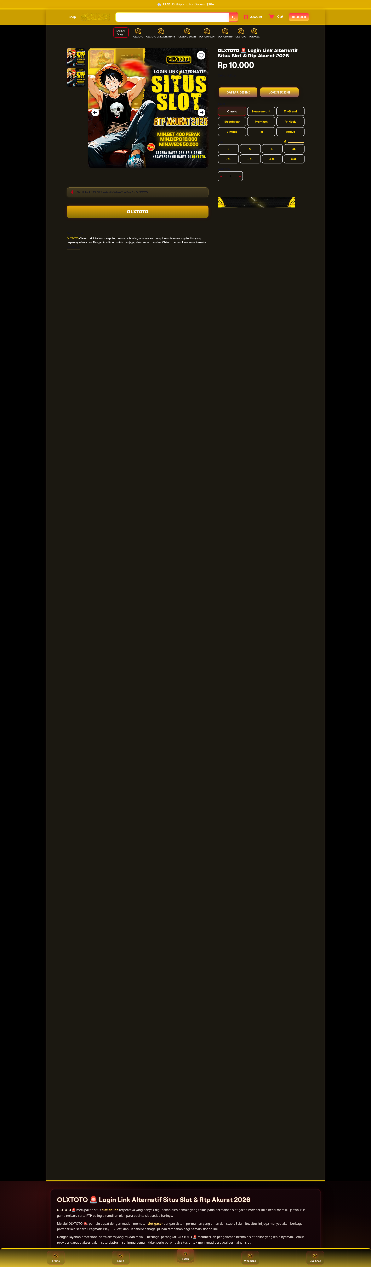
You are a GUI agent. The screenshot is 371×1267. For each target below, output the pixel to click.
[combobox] (172, 17)
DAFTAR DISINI (238, 92)
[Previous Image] (95, 112)
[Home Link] (95, 17)
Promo (56, 1261)
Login (120, 1261)
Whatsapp (250, 1261)
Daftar (185, 1259)
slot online (110, 1210)
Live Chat (315, 1261)
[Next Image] (201, 112)
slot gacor (155, 1223)
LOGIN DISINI (279, 92)
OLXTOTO (137, 212)
